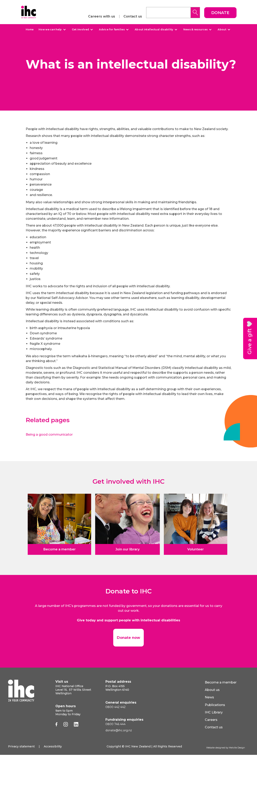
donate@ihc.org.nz (118, 730)
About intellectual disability (154, 29)
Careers (211, 720)
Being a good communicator (49, 434)
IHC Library (214, 712)
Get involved (80, 29)
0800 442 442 (115, 707)
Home (30, 29)
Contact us (132, 16)
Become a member (221, 682)
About (222, 29)
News (209, 697)
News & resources (195, 29)
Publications (215, 705)
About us (212, 690)
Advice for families (112, 29)
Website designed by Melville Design (225, 747)
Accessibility (53, 746)
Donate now (128, 637)
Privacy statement (21, 746)
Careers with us (101, 16)
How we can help (50, 29)
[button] (52, 29)
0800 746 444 (115, 724)
